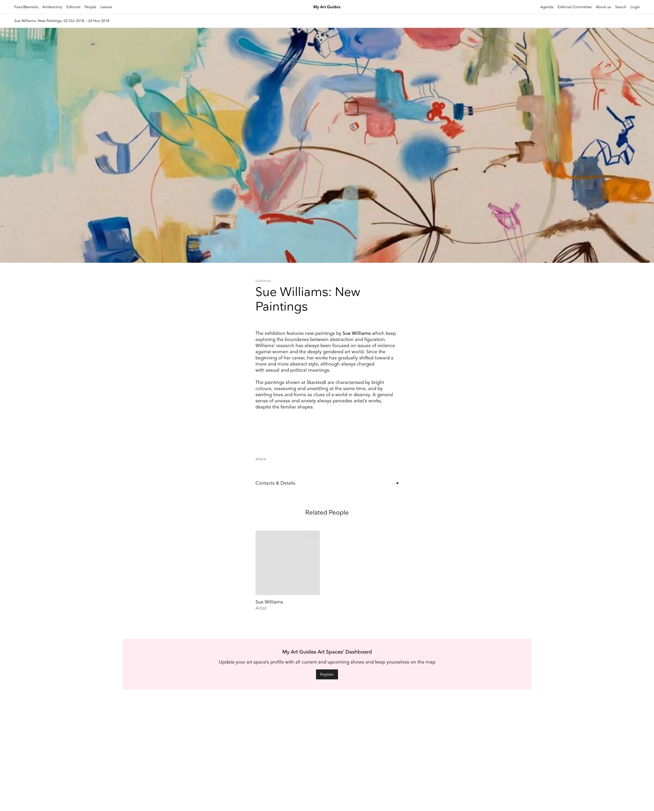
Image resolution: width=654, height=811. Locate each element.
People (90, 7)
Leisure (106, 7)
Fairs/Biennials (26, 7)
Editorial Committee (575, 7)
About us (603, 7)
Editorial (73, 7)
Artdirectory (52, 7)
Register (327, 674)
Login (635, 7)
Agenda (547, 7)
